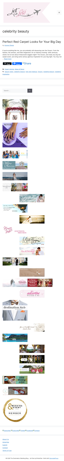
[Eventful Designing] (32, 349)
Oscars (40, 72)
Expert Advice (9, 69)
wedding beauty (48, 72)
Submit (4, 445)
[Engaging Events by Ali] (32, 369)
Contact (5, 448)
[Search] (29, 91)
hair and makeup (31, 72)
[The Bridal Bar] (15, 283)
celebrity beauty (19, 72)
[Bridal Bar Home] (32, 327)
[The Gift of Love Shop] (32, 359)
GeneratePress (53, 458)
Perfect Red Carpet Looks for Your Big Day (31, 41)
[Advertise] (32, 294)
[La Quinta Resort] (40, 286)
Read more (7, 59)
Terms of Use (7, 450)
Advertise (5, 442)
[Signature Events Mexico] (32, 198)
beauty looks (9, 72)
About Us (5, 439)
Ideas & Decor (19, 69)
